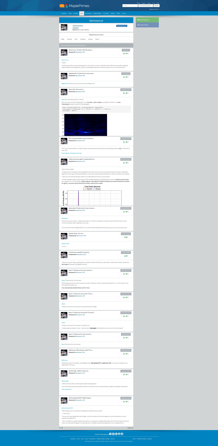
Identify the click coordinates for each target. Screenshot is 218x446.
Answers (90, 39)
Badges (113, 13)
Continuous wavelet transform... (79, 252)
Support (149, 3)
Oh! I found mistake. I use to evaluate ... (81, 138)
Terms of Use (119, 441)
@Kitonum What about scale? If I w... (81, 350)
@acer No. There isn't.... (76, 89)
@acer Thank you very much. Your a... (81, 294)
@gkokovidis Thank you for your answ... (81, 73)
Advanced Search (155, 9)
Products (76, 13)
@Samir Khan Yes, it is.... (76, 233)
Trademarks (130, 441)
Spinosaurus (78, 52)
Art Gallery (106, 13)
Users (81, 13)
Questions (64, 13)
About (157, 3)
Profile (62, 39)
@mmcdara (65, 218)
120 (84, 52)
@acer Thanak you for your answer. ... (81, 270)
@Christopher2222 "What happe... (80, 398)
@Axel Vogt (65, 381)
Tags (82, 438)
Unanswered (88, 13)
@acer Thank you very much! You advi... (82, 312)
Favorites (69, 39)
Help (153, 3)
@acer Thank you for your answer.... (80, 334)
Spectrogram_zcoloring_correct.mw (72, 153)
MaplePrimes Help (141, 438)
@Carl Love (65, 60)
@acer (63, 99)
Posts (70, 13)
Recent (118, 13)
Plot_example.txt (66, 389)
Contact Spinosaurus (121, 25)
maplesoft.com (112, 441)
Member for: (76, 29)
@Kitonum (65, 360)
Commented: (72, 235)
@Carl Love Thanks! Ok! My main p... (81, 50)
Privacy (125, 441)
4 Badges (76, 28)
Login (139, 3)
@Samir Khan (65, 243)
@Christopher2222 (67, 408)
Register (144, 3)
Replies (97, 39)
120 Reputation (78, 25)
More (123, 13)
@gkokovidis (65, 83)
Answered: (72, 52)
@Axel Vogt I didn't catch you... (79, 371)
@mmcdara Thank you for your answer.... (82, 208)
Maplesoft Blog (97, 13)
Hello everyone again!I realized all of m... (82, 159)
